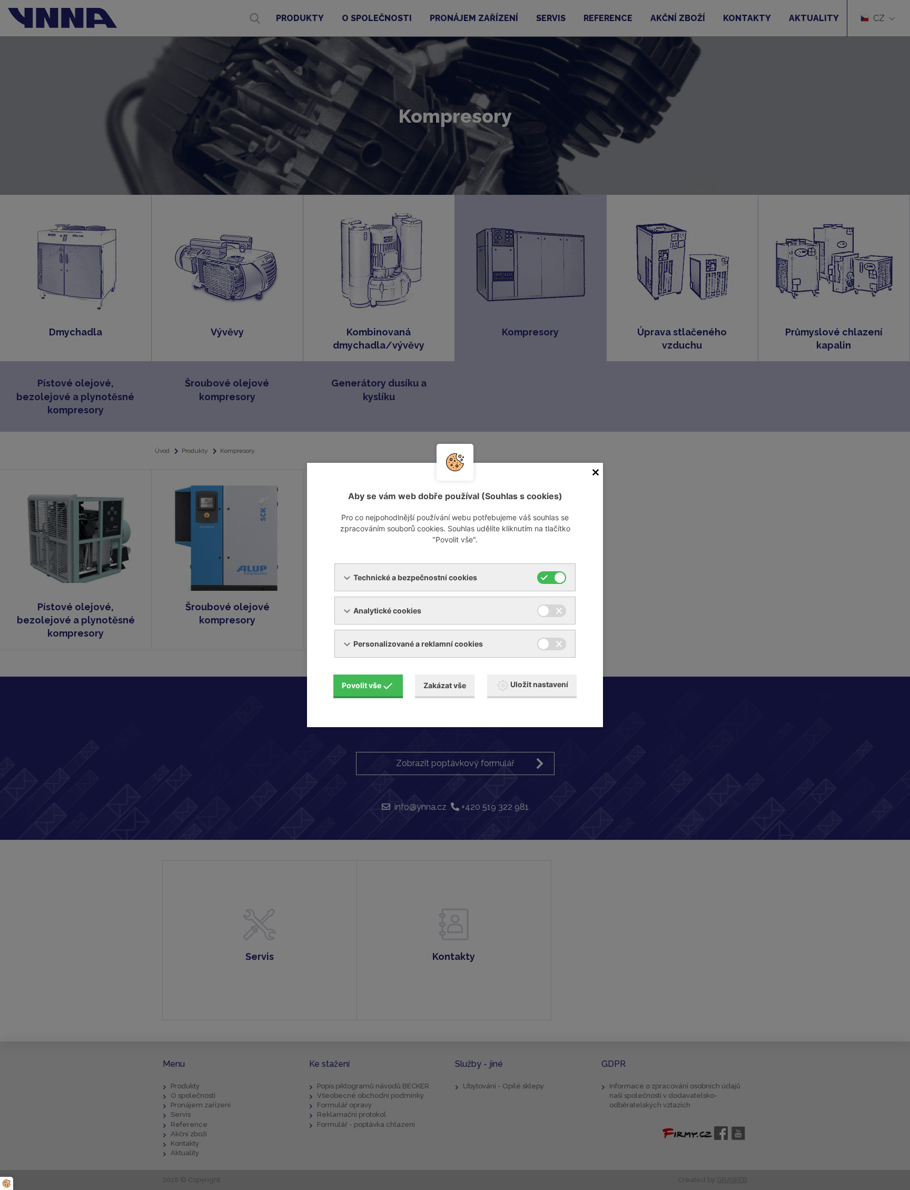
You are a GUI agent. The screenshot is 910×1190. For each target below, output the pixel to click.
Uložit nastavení (539, 684)
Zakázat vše (444, 685)
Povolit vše (361, 685)
